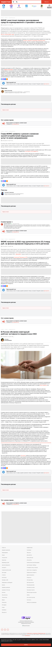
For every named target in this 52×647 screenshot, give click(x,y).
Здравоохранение (12, 17)
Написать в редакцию (31, 602)
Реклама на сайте (31, 587)
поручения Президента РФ (20, 257)
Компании (29, 550)
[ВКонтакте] (5, 79)
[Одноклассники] (7, 79)
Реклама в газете (31, 589)
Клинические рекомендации (33, 562)
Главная (2, 17)
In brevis (4, 574)
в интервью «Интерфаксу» (31, 151)
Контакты (29, 599)
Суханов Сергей (7, 223)
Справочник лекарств (31, 572)
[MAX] (3, 79)
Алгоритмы (29, 560)
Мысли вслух (4, 594)
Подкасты (29, 577)
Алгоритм (4, 567)
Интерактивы (30, 579)
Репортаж (4, 602)
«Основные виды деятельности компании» (26, 622)
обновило (23, 455)
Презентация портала (31, 592)
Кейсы (28, 594)
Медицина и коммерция (7, 582)
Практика (4, 560)
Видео (3, 599)
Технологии (4, 557)
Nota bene (4, 577)
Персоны (4, 88)
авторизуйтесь (15, 124)
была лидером (43, 385)
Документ (18, 254)
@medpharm (46, 83)
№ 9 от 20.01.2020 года (7, 34)
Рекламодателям (30, 584)
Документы (29, 555)
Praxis (3, 607)
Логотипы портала (31, 597)
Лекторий (4, 572)
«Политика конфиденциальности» (26, 620)
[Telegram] (1, 79)
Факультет (4, 612)
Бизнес (3, 584)
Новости (6, 17)
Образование (5, 552)
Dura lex (3, 592)
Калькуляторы (30, 557)
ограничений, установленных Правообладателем (36, 633)
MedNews (4, 609)
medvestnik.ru (27, 635)
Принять (26, 644)
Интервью (4, 604)
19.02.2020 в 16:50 (15, 223)
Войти (47, 1)
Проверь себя (5, 579)
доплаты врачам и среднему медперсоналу (34, 40)
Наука (3, 555)
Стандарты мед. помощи (32, 567)
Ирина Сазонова (8, 69)
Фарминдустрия (5, 562)
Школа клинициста (6, 565)
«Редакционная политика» (26, 623)
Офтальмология (30, 582)
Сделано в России (6, 589)
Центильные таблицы (31, 565)
